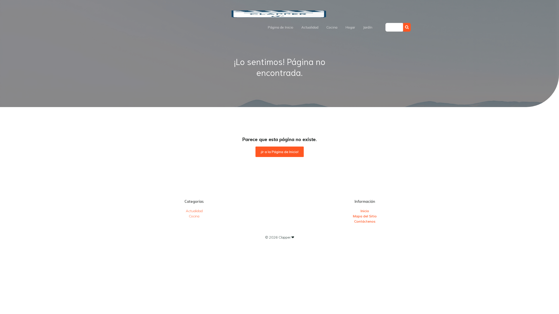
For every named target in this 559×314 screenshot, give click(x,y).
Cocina (331, 27)
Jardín (367, 27)
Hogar (350, 27)
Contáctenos (364, 221)
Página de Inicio (280, 27)
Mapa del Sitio (365, 216)
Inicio (365, 211)
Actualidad (309, 27)
